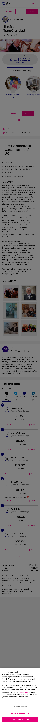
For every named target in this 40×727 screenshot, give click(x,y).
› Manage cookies (20, 706)
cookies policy (23, 692)
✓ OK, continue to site (20, 720)
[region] (20, 697)
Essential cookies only (20, 713)
